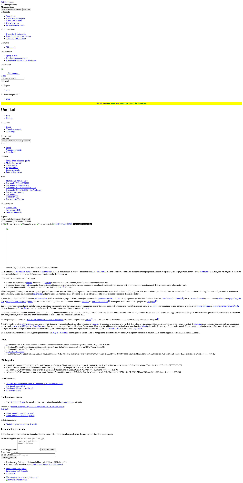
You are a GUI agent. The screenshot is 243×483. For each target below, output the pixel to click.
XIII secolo (101, 272)
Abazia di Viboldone (16, 351)
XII (93, 272)
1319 (87, 308)
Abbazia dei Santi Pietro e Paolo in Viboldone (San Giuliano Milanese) (34, 384)
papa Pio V (138, 328)
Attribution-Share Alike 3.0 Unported (48, 464)
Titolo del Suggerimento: (11, 438)
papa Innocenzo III (105, 299)
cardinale (220, 299)
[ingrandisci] (44, 224)
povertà (61, 287)
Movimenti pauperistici (15, 386)
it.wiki (22, 402)
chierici (29, 283)
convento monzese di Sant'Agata (226, 306)
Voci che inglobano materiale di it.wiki (21, 424)
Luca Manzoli (167, 299)
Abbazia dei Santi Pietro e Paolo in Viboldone (45, 319)
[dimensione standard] (29, 224)
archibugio (143, 326)
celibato (48, 283)
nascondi (26, 9)
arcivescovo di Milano (20, 326)
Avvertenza (10, 473)
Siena (30, 301)
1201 (118, 299)
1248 (155, 306)
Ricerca (5, 81)
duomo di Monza (203, 306)
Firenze (178, 299)
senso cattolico (67, 402)
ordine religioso (41, 299)
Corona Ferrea (23, 308)
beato (8, 301)
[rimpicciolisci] (12, 224)
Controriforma (25, 324)
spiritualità (204, 272)
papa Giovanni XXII (100, 301)
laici (28, 285)
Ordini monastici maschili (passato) (20, 413)
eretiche (95, 324)
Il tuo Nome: (6, 452)
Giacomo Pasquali (18, 301)
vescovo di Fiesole (197, 299)
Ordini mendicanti (13, 390)
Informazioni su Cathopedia (17, 471)
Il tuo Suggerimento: (9, 449)
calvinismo (198, 324)
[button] (2, 4)
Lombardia (46, 272)
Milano (88, 319)
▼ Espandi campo (48, 450)
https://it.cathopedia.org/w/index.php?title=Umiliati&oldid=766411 (37, 407)
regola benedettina (60, 333)
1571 (118, 328)
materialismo (38, 294)
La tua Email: (6, 455)
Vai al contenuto (7, 2)
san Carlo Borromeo (38, 326)
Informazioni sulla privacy (16, 469)
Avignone (151, 301)
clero (60, 274)
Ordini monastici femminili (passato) (20, 416)
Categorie (5, 409)
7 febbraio (111, 328)
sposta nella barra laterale (11, 9)
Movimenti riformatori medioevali (19, 388)
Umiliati (14, 402)
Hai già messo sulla (121, 103)
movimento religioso (24, 272)
